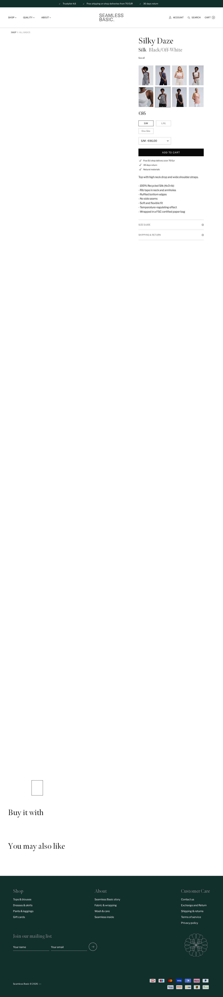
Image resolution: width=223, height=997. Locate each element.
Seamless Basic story (107, 899)
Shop (13, 32)
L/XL (163, 123)
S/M (146, 123)
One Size (146, 131)
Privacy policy (189, 923)
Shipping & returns (192, 911)
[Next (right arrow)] (93, 947)
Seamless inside (104, 917)
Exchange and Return (194, 905)
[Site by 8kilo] (40, 984)
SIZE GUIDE (144, 224)
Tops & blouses (22, 899)
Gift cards (19, 917)
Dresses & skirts (22, 905)
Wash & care (102, 911)
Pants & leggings (23, 911)
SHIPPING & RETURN (149, 234)
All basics (24, 32)
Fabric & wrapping (106, 905)
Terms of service (191, 917)
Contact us (187, 899)
